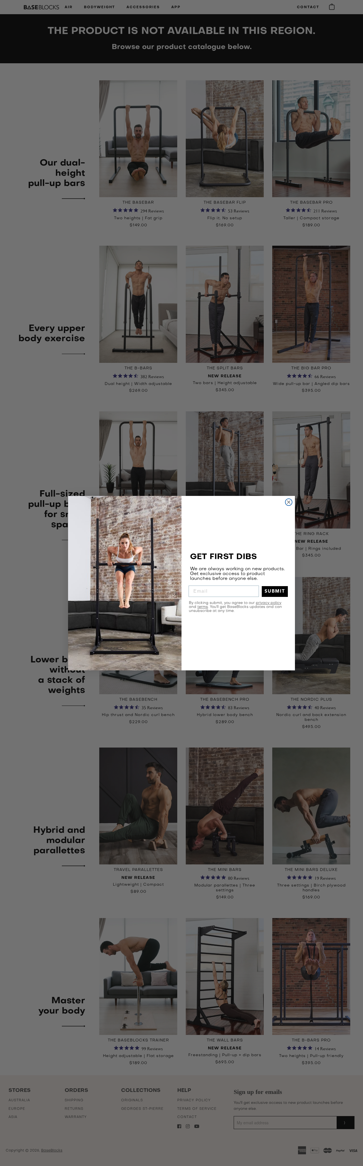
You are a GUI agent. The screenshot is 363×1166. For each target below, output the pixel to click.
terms (202, 607)
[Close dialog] (288, 502)
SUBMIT (275, 591)
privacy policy (268, 603)
